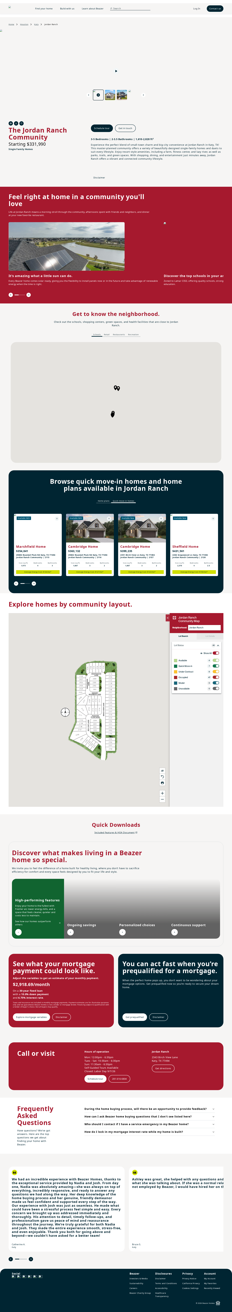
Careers (133, 1288)
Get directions (163, 1068)
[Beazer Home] (19, 8)
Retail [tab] (107, 334)
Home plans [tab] (104, 501)
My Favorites (210, 1283)
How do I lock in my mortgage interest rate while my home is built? (133, 1132)
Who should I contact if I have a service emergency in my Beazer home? (136, 1124)
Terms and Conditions (166, 1283)
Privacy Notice (189, 1278)
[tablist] (116, 334)
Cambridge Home (83, 546)
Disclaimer (99, 177)
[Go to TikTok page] (24, 1277)
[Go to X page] (30, 1277)
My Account (210, 1278)
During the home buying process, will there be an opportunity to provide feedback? (145, 1109)
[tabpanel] (116, 402)
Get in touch (125, 128)
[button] (118, 388)
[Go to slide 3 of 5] (26, 583)
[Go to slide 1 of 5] (22, 583)
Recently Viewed (212, 1288)
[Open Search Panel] (111, 8)
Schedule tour (102, 128)
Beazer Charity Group (140, 1293)
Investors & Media (139, 1278)
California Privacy (191, 1283)
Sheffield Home (185, 546)
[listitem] (38, 545)
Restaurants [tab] (119, 334)
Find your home (44, 8)
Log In (196, 8)
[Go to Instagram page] (19, 1277)
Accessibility (161, 1288)
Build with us (67, 8)
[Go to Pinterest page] (40, 1277)
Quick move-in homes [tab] (123, 501)
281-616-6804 (119, 1078)
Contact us (215, 8)
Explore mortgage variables (31, 1017)
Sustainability (136, 1283)
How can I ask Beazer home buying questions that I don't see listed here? (138, 1116)
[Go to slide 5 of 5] (29, 583)
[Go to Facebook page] (14, 1277)
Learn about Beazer (93, 8)
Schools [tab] (97, 334)
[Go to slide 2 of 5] (25, 583)
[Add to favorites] (57, 518)
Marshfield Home (31, 546)
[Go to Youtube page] (35, 1277)
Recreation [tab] (133, 334)
